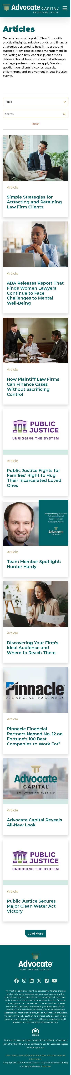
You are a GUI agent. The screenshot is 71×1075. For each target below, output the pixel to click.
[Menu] (65, 8)
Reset (35, 123)
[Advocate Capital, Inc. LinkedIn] (32, 981)
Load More (35, 933)
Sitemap (46, 1066)
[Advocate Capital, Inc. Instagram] (24, 981)
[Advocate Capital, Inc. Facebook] (16, 981)
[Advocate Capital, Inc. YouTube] (54, 981)
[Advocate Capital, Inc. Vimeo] (47, 981)
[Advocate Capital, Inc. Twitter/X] (39, 981)
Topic (8, 101)
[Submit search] (64, 114)
